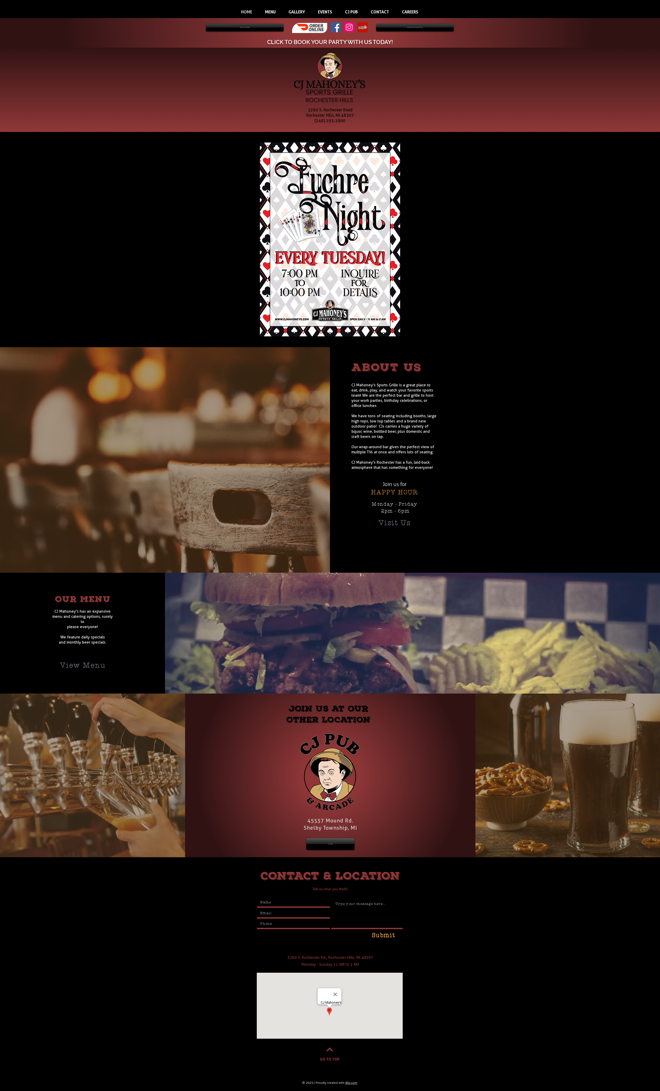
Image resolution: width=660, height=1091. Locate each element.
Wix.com (351, 1083)
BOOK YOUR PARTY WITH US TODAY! (343, 42)
